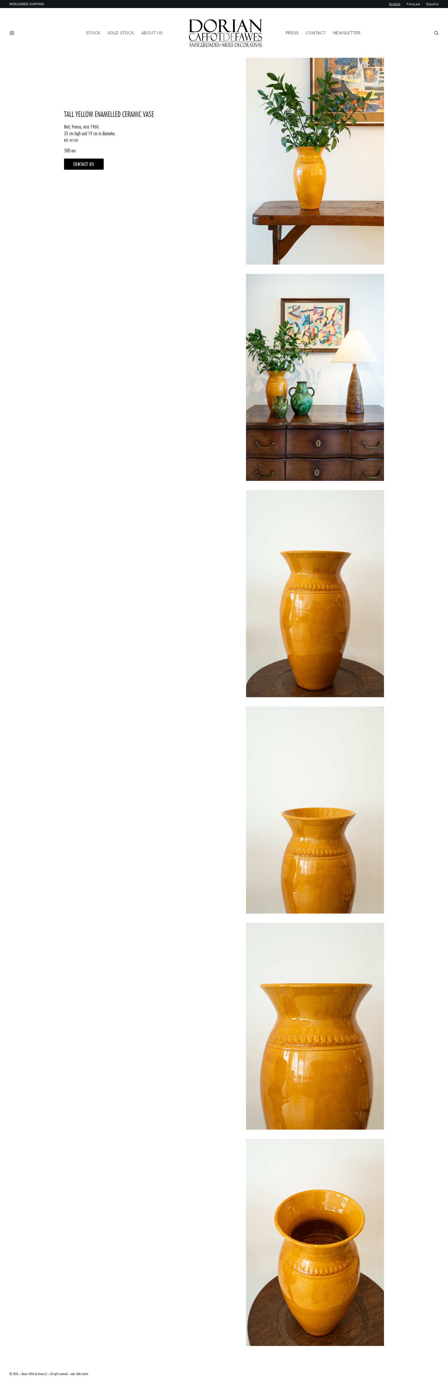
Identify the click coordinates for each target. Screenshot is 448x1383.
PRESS (292, 33)
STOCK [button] (93, 33)
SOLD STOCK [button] (121, 33)
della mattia (82, 1374)
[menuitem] (12, 33)
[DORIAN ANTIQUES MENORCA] (225, 32)
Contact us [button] (83, 164)
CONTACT (316, 33)
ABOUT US (152, 33)
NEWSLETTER (347, 33)
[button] (12, 33)
